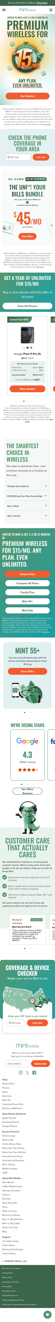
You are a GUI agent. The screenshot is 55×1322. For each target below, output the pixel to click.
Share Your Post (10, 1227)
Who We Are (8, 1182)
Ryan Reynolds (9, 1202)
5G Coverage (8, 1135)
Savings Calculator (11, 1190)
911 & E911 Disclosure (10, 1295)
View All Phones (27, 306)
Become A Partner (11, 1215)
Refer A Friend (9, 1211)
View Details (27, 389)
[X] (27, 1072)
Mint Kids (27, 610)
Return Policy (7, 1277)
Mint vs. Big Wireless (12, 1219)
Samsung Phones (10, 1122)
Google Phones (9, 1126)
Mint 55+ (27, 601)
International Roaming (13, 1160)
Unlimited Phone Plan (13, 1104)
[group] (27, 355)
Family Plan (27, 592)
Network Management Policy (13, 1300)
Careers (6, 1194)
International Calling (12, 1156)
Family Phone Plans (11, 1144)
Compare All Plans (27, 583)
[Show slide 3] (31, 401)
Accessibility (7, 1286)
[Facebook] (34, 1072)
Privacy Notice (7, 1273)
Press (4, 1207)
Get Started (27, 96)
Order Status (8, 1245)
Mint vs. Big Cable (11, 1223)
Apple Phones (9, 1118)
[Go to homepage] (27, 10)
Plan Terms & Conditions (11, 1268)
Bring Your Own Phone (13, 1148)
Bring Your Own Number (14, 1152)
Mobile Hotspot (9, 1168)
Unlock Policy (9, 1253)
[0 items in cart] (51, 10)
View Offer (27, 671)
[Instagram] (20, 1072)
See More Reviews (27, 791)
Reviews (6, 1198)
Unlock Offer (27, 574)
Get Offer (27, 236)
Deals (5, 1092)
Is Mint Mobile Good (12, 1186)
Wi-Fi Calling (8, 1164)
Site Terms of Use (9, 1291)
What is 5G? (8, 1140)
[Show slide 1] (24, 401)
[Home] (27, 1047)
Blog (4, 1231)
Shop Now (42, 3)
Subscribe (41, 1064)
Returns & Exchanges (12, 1249)
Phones (6, 1087)
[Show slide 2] (27, 401)
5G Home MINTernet (12, 1108)
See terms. (40, 267)
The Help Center (10, 1241)
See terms (47, 124)
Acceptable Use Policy (10, 1282)
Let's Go (41, 157)
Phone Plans (8, 1083)
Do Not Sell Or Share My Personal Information (19, 1304)
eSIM (4, 1172)
